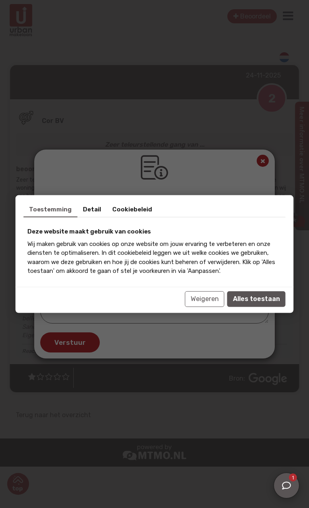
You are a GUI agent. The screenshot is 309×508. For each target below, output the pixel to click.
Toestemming (50, 209)
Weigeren (205, 299)
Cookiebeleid (132, 209)
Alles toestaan (256, 299)
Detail (92, 209)
